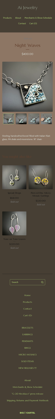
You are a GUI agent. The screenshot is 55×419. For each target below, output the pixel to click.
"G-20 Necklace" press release (27, 393)
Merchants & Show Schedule (38, 18)
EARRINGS (27, 334)
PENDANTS (27, 341)
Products (7, 18)
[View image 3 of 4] (33, 118)
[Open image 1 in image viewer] (27, 87)
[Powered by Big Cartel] (27, 413)
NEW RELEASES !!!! (28, 368)
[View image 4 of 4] (46, 118)
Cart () (33, 23)
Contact (22, 23)
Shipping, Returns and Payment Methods (27, 400)
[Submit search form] (42, 282)
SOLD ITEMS (27, 361)
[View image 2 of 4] (21, 118)
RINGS (27, 347)
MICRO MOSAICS (28, 354)
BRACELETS (27, 327)
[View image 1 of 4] (8, 118)
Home (27, 295)
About (18, 18)
